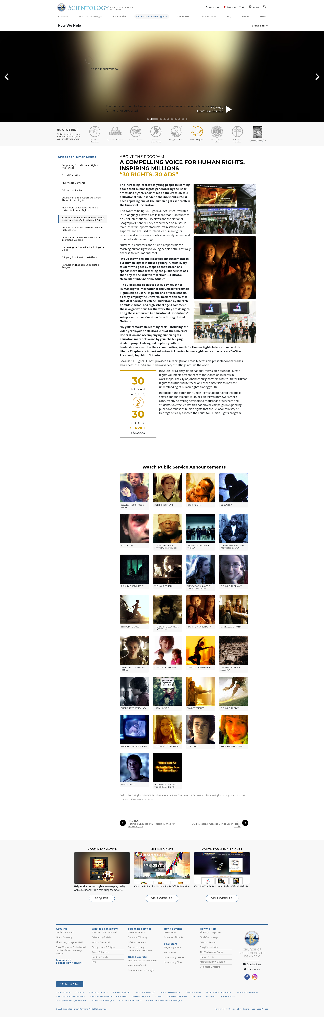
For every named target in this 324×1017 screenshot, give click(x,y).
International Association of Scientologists (109, 996)
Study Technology (209, 937)
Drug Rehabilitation (209, 947)
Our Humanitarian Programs (151, 16)
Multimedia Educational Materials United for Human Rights (151, 825)
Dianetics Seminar (137, 932)
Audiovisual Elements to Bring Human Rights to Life (216, 825)
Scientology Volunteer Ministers (70, 996)
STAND (158, 996)
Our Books (184, 16)
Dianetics (79, 992)
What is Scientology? (90, 16)
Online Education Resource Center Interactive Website (81, 238)
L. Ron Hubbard (63, 992)
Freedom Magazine (141, 996)
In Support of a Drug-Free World (71, 1000)
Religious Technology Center (219, 992)
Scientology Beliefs (101, 937)
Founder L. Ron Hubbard (104, 932)
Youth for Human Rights (130, 1000)
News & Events (173, 928)
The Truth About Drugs (211, 952)
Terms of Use (249, 1009)
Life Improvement (137, 942)
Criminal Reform (208, 942)
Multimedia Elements (73, 182)
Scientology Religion (122, 992)
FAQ (228, 16)
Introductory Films (173, 962)
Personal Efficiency (137, 937)
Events (245, 16)
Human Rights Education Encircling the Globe (83, 248)
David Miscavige (193, 992)
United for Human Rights (77, 156)
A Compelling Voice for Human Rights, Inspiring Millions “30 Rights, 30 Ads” (82, 218)
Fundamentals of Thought (141, 970)
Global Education (71, 175)
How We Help (69, 26)
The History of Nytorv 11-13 (69, 942)
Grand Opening (64, 937)
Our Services (209, 16)
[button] (148, 119)
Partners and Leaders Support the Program (80, 266)
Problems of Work (137, 965)
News (263, 16)
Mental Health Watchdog (212, 961)
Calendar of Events (173, 937)
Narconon (210, 996)
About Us (63, 16)
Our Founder (119, 16)
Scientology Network (98, 992)
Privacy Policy (221, 1009)
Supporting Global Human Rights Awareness (80, 166)
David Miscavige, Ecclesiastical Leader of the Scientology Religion (71, 950)
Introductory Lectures (175, 957)
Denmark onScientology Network (69, 961)
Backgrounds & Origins (103, 947)
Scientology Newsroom (170, 992)
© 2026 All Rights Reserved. (81, 1009)
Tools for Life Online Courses (143, 960)
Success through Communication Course (140, 949)
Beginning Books (172, 947)
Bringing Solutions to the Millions (79, 257)
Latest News (170, 932)
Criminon (196, 996)
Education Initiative (72, 190)
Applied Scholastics (228, 996)
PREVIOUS (133, 821)
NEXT (237, 821)
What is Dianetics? (101, 942)
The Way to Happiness (211, 932)
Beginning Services (139, 928)
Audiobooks (170, 952)
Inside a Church (100, 956)
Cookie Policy (235, 1009)
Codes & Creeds (100, 952)
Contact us (213, 7)
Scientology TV (233, 7)
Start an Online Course (247, 992)
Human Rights (207, 956)
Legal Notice (262, 1009)
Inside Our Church (65, 932)
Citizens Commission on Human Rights (164, 1000)
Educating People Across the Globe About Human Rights (81, 198)
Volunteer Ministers (210, 966)
